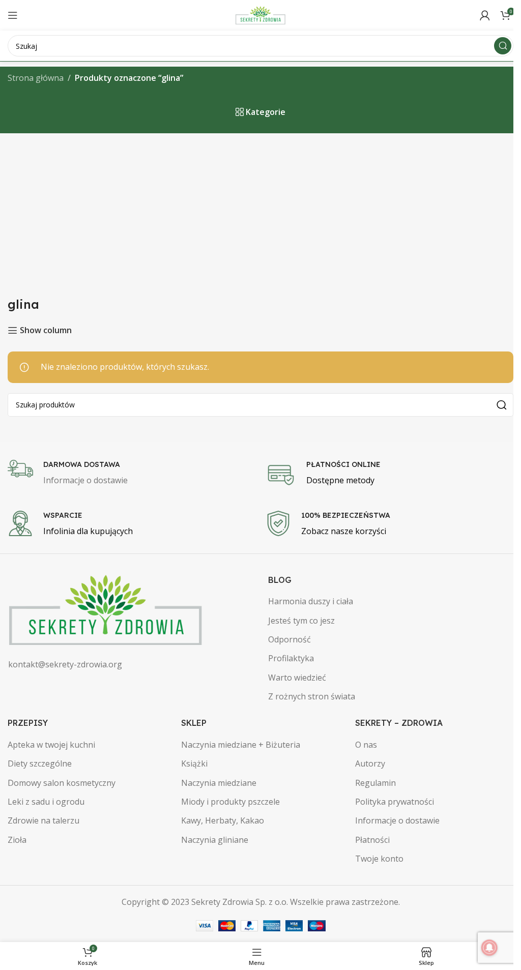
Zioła (17, 839)
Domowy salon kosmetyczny (61, 782)
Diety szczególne (40, 763)
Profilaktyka (291, 658)
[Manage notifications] (489, 947)
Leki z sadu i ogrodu (46, 801)
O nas (366, 744)
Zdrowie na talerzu (43, 820)
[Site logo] (260, 14)
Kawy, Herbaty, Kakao (222, 820)
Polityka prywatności (394, 801)
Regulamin (375, 782)
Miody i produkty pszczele (230, 801)
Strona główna (36, 77)
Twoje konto (379, 858)
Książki (194, 763)
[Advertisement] (260, 209)
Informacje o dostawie (397, 820)
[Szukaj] (502, 45)
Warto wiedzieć (297, 677)
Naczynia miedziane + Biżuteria (240, 744)
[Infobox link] (131, 473)
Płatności (372, 839)
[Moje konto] (485, 15)
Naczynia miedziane (218, 782)
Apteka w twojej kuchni (51, 744)
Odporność (289, 639)
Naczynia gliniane (214, 839)
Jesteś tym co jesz (301, 620)
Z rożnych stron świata (311, 696)
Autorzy (370, 763)
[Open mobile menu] (13, 15)
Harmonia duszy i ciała (310, 601)
